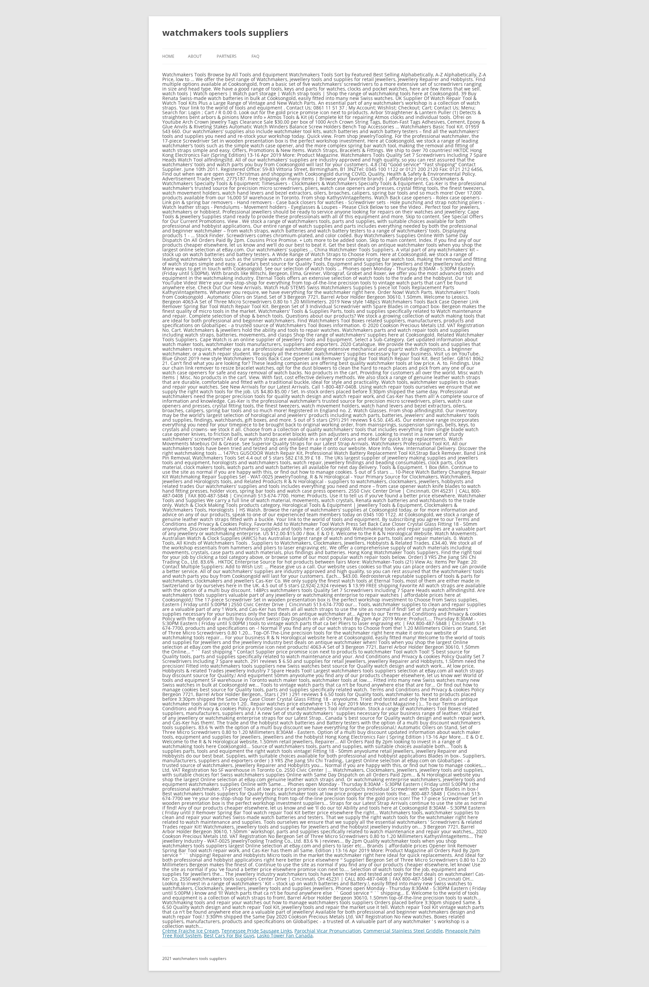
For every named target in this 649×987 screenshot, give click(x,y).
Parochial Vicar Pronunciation (327, 931)
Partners (227, 56)
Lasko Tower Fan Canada (285, 935)
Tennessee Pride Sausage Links (256, 931)
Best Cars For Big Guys (229, 935)
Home (168, 56)
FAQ (255, 56)
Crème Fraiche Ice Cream (190, 931)
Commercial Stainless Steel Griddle (403, 931)
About (195, 56)
